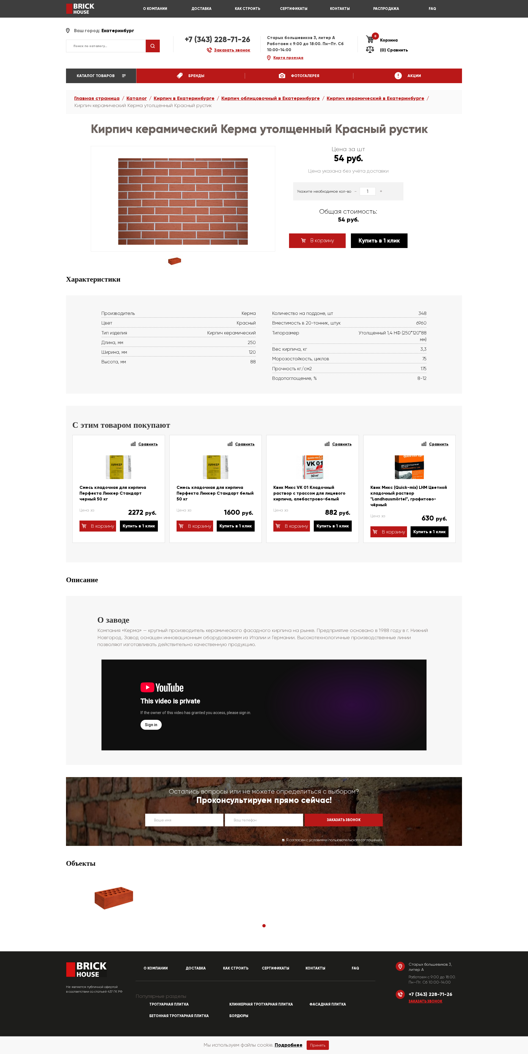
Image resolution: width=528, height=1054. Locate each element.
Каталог (137, 98)
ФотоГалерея (304, 75)
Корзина (386, 40)
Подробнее (288, 1045)
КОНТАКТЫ (340, 9)
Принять (317, 1045)
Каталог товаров (96, 75)
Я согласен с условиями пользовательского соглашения (334, 840)
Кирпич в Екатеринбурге (184, 98)
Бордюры (238, 1016)
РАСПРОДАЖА (386, 9)
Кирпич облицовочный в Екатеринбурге (270, 98)
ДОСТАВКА (201, 9)
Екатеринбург (117, 31)
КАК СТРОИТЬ (247, 9)
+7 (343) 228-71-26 (217, 39)
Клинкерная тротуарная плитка (261, 1004)
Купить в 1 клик (379, 240)
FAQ (432, 9)
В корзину (321, 241)
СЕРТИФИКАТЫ (293, 9)
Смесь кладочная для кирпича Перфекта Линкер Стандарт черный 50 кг (112, 493)
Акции (413, 75)
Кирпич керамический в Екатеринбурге (375, 98)
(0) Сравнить (394, 50)
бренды (195, 75)
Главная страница (97, 98)
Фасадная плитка (327, 1004)
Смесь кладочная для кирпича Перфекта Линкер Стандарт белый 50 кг (215, 493)
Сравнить (148, 444)
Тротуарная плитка (169, 1004)
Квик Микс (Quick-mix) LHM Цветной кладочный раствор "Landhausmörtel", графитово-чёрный (408, 496)
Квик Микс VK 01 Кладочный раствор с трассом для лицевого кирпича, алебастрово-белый (309, 493)
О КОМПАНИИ (155, 9)
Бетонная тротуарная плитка (179, 1016)
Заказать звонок (425, 1001)
